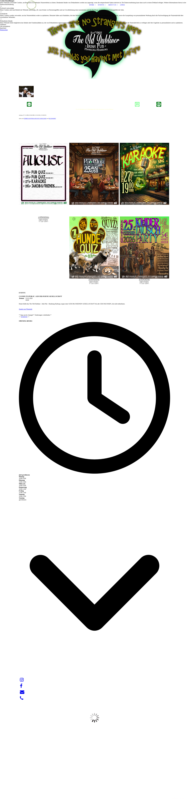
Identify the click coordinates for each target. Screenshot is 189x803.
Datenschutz (4, 30)
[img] (31, 5)
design (98, 794)
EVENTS (101, 5)
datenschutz (183, 798)
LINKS (122, 5)
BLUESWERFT (52, 118)
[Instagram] (22, 679)
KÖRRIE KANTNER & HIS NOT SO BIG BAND (35, 118)
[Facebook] (21, 686)
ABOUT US (112, 5)
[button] (94, 24)
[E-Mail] (22, 692)
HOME (91, 5)
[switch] (1, 12)
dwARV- (95, 794)
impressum (175, 798)
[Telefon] (21, 698)
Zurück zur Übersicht (25, 309)
